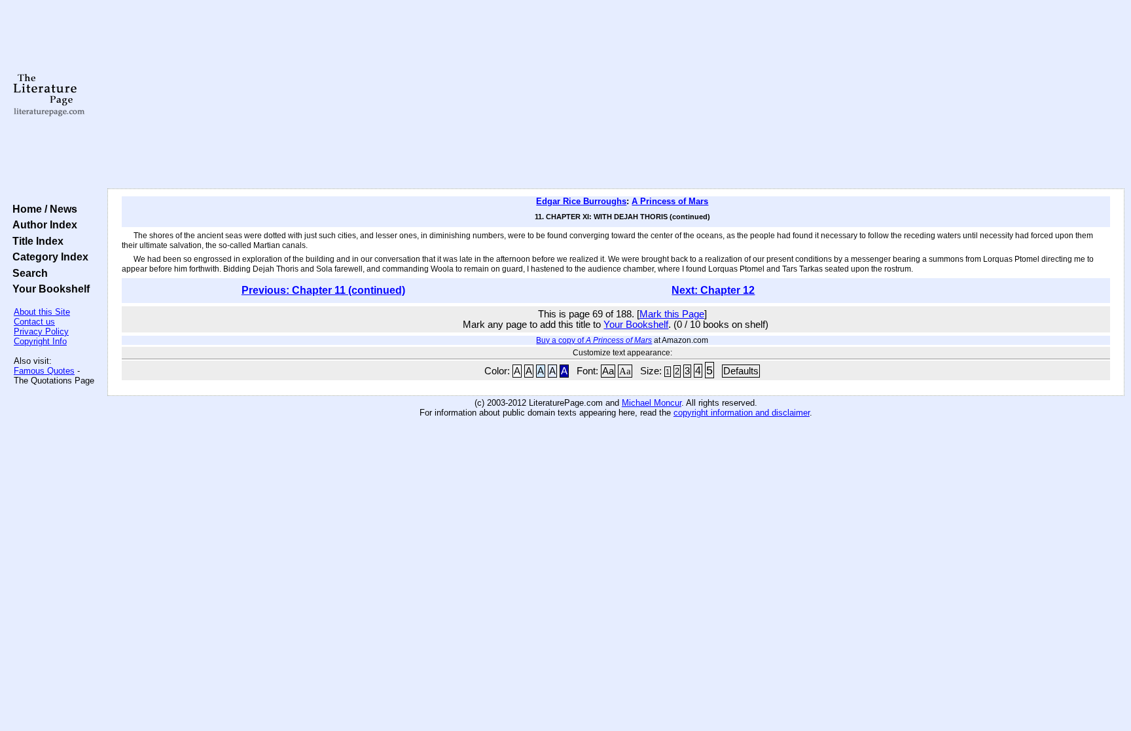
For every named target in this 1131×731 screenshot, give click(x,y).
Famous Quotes (44, 371)
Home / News (42, 209)
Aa (608, 371)
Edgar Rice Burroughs (581, 201)
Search (27, 273)
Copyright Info (40, 341)
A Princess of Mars (670, 201)
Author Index (42, 224)
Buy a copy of (594, 340)
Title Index (35, 241)
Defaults (741, 371)
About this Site (42, 312)
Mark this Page (671, 314)
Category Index (47, 256)
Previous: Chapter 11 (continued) (323, 290)
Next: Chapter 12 (713, 290)
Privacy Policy (41, 331)
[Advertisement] (616, 95)
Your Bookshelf (48, 288)
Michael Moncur (651, 403)
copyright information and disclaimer (741, 413)
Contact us (34, 322)
